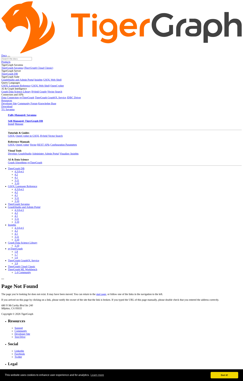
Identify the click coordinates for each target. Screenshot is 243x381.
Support (19, 328)
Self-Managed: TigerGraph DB (25, 121)
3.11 (17, 180)
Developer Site (9, 103)
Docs (4, 55)
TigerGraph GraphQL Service (50, 97)
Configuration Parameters (63, 144)
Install (11, 124)
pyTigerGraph (27, 97)
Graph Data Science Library (16, 91)
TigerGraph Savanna (12, 67)
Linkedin (19, 350)
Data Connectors (10, 97)
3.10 (17, 183)
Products (5, 62)
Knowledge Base (47, 103)
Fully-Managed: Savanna (22, 115)
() (38, 67)
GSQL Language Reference (16, 85)
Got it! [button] (224, 375)
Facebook (20, 353)
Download (6, 106)
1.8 (16, 251)
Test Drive (20, 336)
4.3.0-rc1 (19, 171)
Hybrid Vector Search (51, 135)
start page (101, 294)
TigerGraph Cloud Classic (21, 266)
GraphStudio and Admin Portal (17, 79)
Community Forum (28, 103)
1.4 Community (23, 272)
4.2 (16, 174)
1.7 (16, 254)
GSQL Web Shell (52, 79)
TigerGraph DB (9, 73)
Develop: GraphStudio (20, 153)
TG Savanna (8, 109)
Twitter (18, 356)
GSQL (11, 135)
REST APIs (43, 144)
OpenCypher (57, 85)
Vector (33, 144)
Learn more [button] (97, 375)
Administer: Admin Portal (45, 153)
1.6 (16, 257)
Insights (38, 79)
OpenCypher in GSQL (27, 135)
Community (21, 331)
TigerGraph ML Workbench (22, 269)
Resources (6, 100)
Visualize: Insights (69, 153)
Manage (19, 124)
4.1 (16, 177)
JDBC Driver (74, 97)
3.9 (16, 263)
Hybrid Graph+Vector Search (46, 91)
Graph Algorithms (17, 162)
